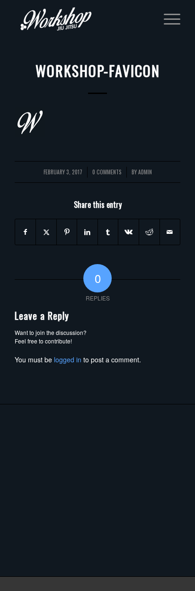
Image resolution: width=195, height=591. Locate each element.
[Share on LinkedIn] (87, 232)
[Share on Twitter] (46, 232)
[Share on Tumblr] (108, 232)
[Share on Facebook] (25, 232)
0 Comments (107, 172)
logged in (67, 359)
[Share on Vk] (128, 232)
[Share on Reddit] (149, 232)
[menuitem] (167, 19)
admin (145, 172)
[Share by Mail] (170, 232)
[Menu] (167, 19)
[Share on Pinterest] (67, 232)
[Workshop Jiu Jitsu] (81, 19)
